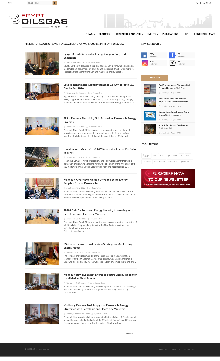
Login (10, 3)
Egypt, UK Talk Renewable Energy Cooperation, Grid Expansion (95, 56)
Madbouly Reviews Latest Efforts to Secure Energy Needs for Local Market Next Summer (100, 277)
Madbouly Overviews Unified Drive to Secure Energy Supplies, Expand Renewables (96, 181)
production (172, 156)
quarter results (186, 161)
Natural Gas (172, 161)
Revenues (147, 161)
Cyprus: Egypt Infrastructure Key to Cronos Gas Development (174, 113)
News (89, 34)
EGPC (162, 156)
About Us (163, 349)
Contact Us (175, 349)
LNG (188, 156)
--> (141, 63)
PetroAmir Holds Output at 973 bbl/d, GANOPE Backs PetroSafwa (173, 100)
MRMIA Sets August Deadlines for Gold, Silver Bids (173, 127)
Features (104, 34)
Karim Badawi (159, 161)
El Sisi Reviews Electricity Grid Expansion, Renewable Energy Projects (100, 120)
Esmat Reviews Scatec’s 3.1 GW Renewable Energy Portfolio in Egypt (100, 151)
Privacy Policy (189, 349)
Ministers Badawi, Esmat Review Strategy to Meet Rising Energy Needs (98, 246)
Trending (155, 78)
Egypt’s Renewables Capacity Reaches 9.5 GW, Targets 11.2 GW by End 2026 (99, 87)
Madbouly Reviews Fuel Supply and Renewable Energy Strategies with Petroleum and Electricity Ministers (96, 307)
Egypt (146, 155)
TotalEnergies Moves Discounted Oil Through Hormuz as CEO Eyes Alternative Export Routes (174, 88)
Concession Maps (204, 34)
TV (186, 34)
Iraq (154, 155)
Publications (170, 34)
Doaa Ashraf (97, 93)
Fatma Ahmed (96, 62)
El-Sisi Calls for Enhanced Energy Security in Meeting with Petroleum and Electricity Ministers (98, 212)
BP (182, 156)
